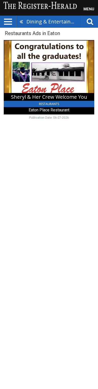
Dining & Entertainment (54, 21)
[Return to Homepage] (39, 5)
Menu (88, 9)
